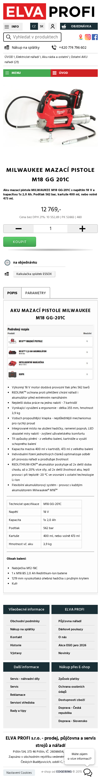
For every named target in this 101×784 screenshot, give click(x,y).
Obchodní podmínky (25, 621)
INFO (15, 26)
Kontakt (16, 637)
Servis (14, 686)
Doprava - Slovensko (72, 721)
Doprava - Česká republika (69, 710)
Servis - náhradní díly (25, 678)
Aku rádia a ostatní (55, 57)
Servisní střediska (22, 702)
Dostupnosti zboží (71, 700)
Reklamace (17, 694)
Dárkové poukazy (70, 629)
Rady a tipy (18, 710)
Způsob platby (68, 678)
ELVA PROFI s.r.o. (50, 11)
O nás (62, 637)
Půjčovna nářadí (69, 621)
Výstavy (16, 653)
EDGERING (64, 771)
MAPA (81, 37)
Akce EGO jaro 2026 (72, 645)
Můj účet (52, 26)
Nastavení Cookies (19, 772)
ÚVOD (9, 57)
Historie (15, 645)
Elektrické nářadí (27, 57)
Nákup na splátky (26, 47)
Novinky (64, 653)
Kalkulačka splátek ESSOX (34, 274)
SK (41, 26)
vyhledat (9, 37)
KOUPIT (20, 242)
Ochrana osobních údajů (71, 689)
